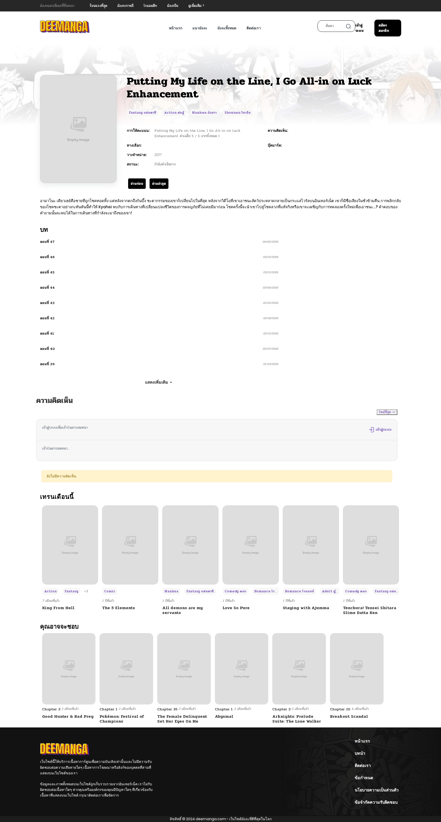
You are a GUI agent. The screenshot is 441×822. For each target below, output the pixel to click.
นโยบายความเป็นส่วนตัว (377, 790)
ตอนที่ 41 (47, 333)
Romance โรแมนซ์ (268, 591)
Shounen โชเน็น (238, 112)
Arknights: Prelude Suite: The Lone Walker (296, 718)
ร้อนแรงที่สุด (98, 5)
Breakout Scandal (349, 716)
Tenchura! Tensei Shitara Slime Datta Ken (369, 610)
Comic (109, 591)
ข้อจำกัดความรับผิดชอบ (376, 802)
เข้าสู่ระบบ (359, 28)
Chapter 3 (51, 709)
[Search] (348, 26)
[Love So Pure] (250, 544)
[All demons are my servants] (190, 544)
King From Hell (58, 608)
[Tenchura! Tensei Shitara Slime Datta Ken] (371, 544)
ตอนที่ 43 (47, 303)
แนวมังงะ (199, 28)
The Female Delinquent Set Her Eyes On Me (182, 718)
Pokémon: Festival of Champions (122, 718)
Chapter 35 (167, 709)
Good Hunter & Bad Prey (67, 716)
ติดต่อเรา (254, 28)
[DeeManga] (65, 27)
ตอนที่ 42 (47, 318)
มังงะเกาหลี (125, 5)
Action (50, 591)
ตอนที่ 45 (47, 272)
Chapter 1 (108, 709)
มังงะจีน (172, 5)
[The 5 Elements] (130, 544)
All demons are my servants (182, 610)
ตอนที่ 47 (47, 241)
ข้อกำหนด (364, 778)
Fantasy (71, 591)
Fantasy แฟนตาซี (142, 112)
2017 (158, 154)
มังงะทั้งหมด (226, 28)
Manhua (171, 591)
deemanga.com (211, 818)
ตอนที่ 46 (47, 257)
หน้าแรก (175, 28)
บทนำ (360, 753)
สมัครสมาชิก (383, 28)
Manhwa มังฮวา (204, 112)
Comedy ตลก (235, 591)
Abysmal (224, 716)
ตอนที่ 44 (47, 287)
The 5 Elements (118, 608)
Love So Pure (236, 608)
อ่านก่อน (137, 183)
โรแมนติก (150, 5)
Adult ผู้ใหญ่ (332, 591)
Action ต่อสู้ (174, 112)
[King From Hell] (70, 544)
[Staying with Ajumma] (311, 544)
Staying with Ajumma (306, 608)
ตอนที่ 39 (47, 364)
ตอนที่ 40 (47, 348)
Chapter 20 (340, 709)
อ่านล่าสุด (159, 183)
